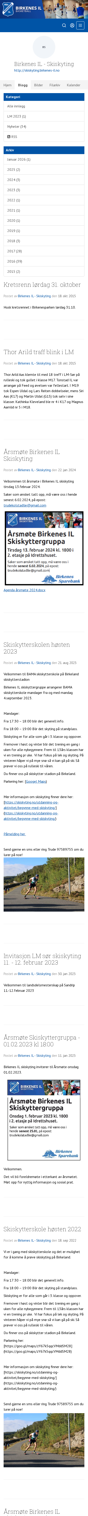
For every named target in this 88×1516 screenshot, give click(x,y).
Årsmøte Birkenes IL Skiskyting (32, 455)
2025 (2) (13, 169)
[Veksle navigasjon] (80, 25)
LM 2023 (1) (16, 116)
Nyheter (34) (16, 126)
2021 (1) (13, 210)
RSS (13, 136)
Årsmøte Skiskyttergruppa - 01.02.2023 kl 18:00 (42, 1040)
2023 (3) (13, 190)
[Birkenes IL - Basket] (44, 9)
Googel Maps (36, 781)
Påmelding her (15, 834)
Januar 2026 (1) (18, 159)
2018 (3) (13, 241)
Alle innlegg (16, 106)
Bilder (38, 85)
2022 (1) (13, 200)
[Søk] (64, 25)
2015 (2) (13, 271)
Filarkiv (54, 85)
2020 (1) (13, 220)
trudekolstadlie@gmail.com (25, 505)
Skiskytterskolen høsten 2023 (37, 647)
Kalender (73, 85)
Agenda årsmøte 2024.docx (24, 590)
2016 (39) (14, 261)
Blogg (23, 85)
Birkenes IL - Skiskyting (34, 296)
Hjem (7, 85)
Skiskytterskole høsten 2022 (42, 1229)
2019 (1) (13, 230)
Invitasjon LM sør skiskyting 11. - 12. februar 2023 (42, 959)
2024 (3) (13, 179)
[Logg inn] (72, 25)
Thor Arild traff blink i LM (39, 352)
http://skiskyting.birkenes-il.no (37, 70)
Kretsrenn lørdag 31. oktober (42, 284)
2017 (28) (14, 251)
